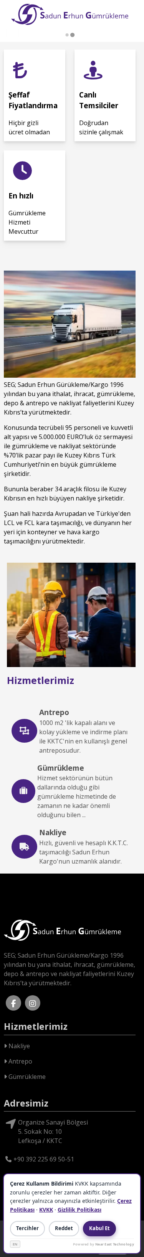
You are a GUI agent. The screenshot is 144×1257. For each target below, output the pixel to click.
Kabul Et (99, 1228)
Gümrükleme (26, 1076)
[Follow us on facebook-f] (13, 1003)
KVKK (46, 1209)
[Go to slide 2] (72, 35)
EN (15, 1244)
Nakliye (18, 1046)
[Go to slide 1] (67, 34)
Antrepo (19, 1061)
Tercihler (27, 1228)
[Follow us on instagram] (32, 1003)
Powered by (103, 1244)
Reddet (64, 1228)
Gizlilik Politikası (79, 1209)
